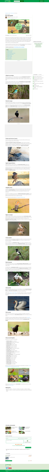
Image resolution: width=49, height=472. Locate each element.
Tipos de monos (36, 88)
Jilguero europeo (9, 56)
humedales (15, 292)
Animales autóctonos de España (15, 428)
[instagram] (8, 468)
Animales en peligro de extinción (38, 76)
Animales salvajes (12, 13)
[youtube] (9, 468)
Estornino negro (9, 52)
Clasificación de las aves (16, 366)
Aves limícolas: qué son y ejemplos (19, 47)
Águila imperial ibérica (10, 54)
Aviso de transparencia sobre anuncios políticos (36, 470)
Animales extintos (38, 45)
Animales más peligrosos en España (15, 432)
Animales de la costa (36, 85)
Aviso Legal (18, 470)
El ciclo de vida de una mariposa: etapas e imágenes (39, 84)
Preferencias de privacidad (29, 470)
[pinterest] (11, 468)
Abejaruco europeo (10, 50)
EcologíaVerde (6, 13)
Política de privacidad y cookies (23, 470)
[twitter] (6, 468)
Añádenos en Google (29, 35)
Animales (9, 13)
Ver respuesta (7, 460)
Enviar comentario (28, 447)
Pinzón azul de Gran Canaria (11, 53)
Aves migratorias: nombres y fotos (20, 197)
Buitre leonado (9, 58)
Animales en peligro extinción (38, 43)
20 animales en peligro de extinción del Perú (38, 82)
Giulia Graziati (9, 18)
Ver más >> (25, 59)
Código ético (7, 471)
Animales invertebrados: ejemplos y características (38, 79)
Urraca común (9, 57)
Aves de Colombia (27, 431)
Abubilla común (9, 55)
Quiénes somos (15, 470)
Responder (11, 460)
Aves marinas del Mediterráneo (27, 428)
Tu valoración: (14, 445)
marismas (11, 292)
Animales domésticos (38, 46)
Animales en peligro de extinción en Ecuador (38, 87)
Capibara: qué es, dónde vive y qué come (38, 77)
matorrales (28, 317)
